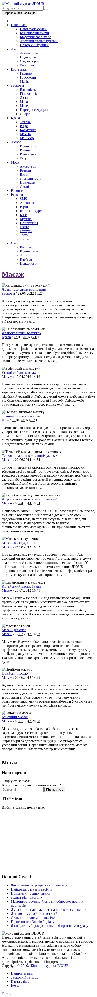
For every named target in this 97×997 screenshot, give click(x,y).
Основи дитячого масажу (21, 416)
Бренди (25, 170)
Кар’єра (26, 259)
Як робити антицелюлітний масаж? (29, 499)
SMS (23, 199)
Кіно (23, 215)
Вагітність (28, 89)
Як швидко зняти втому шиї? (24, 289)
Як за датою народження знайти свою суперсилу (48, 909)
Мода (15, 162)
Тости (24, 239)
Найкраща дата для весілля (31, 889)
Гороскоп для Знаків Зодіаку (32, 922)
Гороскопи (28, 77)
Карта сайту (20, 981)
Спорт (25, 114)
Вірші (24, 207)
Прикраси (27, 182)
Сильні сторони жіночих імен (34, 918)
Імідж (24, 126)
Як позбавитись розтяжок (21, 333)
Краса (15, 118)
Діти (23, 255)
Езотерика (19, 69)
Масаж (25, 102)
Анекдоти (27, 203)
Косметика (28, 130)
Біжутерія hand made (35, 37)
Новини (17, 190)
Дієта (24, 97)
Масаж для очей (14, 630)
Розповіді (27, 150)
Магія (24, 81)
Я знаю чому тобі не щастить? (34, 913)
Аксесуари (28, 166)
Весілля (26, 247)
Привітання (29, 223)
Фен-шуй (27, 65)
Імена (15, 985)
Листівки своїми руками (39, 41)
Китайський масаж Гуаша (21, 586)
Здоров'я (17, 85)
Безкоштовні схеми (34, 33)
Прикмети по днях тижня (30, 893)
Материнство (30, 106)
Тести (24, 235)
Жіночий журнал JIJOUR (49, 966)
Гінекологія (28, 93)
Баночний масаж (15, 717)
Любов (16, 142)
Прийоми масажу (15, 673)
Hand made (19, 25)
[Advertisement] (35, 841)
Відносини (28, 146)
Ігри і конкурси (32, 211)
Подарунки (28, 57)
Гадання (26, 73)
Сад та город (29, 61)
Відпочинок (29, 251)
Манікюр (27, 138)
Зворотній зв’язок (24, 977)
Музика (26, 219)
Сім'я (15, 243)
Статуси (26, 231)
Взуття (25, 174)
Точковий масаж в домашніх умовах (30, 456)
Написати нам (22, 973)
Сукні (24, 186)
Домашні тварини (33, 53)
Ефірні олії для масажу (19, 372)
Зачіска (25, 122)
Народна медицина (34, 110)
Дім (13, 49)
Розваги (17, 195)
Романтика (28, 154)
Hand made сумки (33, 29)
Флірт (24, 158)
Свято (24, 227)
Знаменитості (30, 178)
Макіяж (25, 134)
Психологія (28, 263)
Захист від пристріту (27, 897)
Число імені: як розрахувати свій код (39, 885)
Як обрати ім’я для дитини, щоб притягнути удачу (49, 926)
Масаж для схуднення (18, 543)
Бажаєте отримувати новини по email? (31, 785)
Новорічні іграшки (34, 45)
